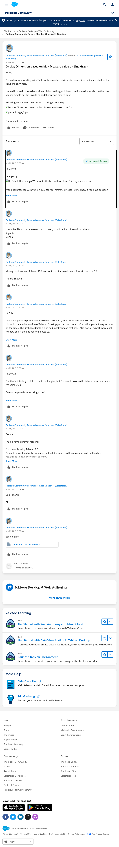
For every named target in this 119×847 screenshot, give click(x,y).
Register (80, 20)
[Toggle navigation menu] (112, 12)
